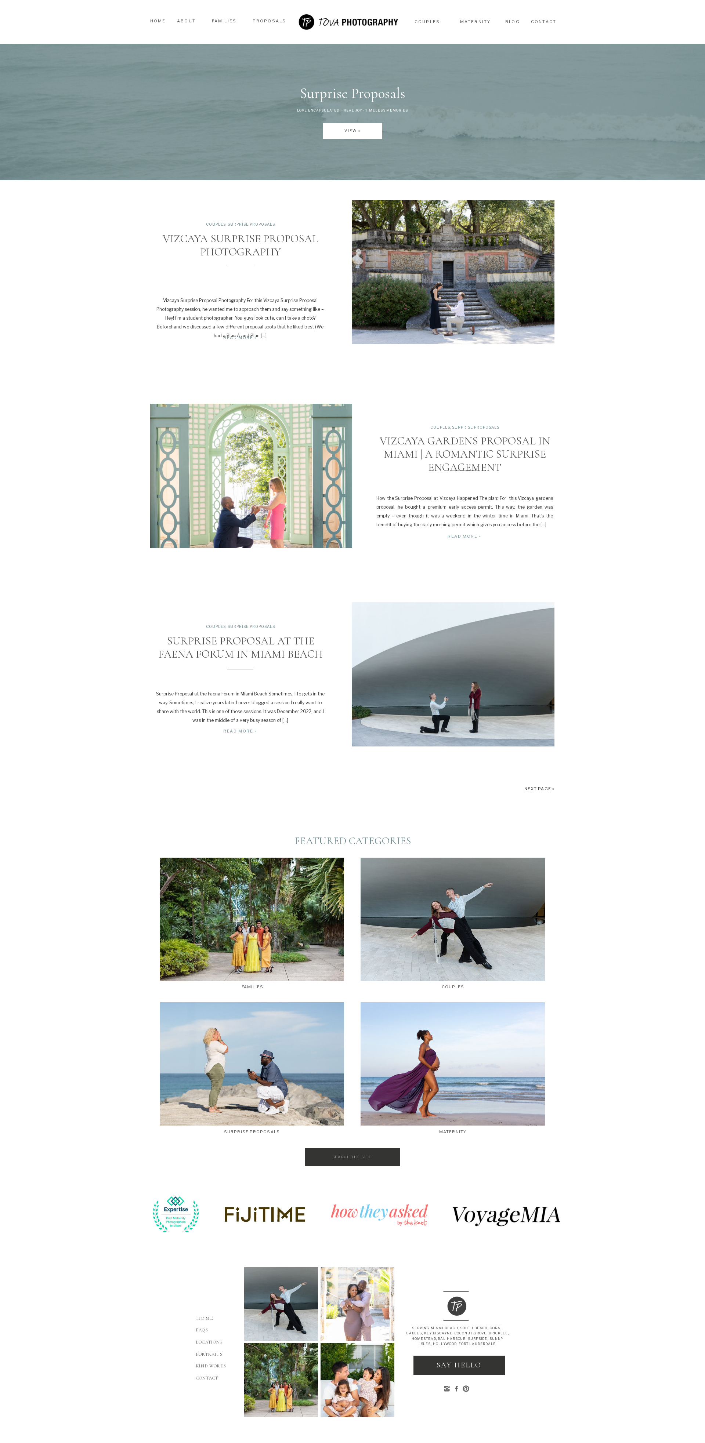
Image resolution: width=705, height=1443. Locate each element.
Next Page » (539, 788)
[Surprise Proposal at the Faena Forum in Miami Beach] (453, 674)
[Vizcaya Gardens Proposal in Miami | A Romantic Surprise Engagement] (251, 476)
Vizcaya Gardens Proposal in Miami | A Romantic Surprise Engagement (465, 454)
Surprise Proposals (251, 224)
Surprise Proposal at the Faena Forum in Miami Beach (240, 647)
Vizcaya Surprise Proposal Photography (240, 245)
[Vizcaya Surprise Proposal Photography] (453, 272)
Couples (216, 224)
